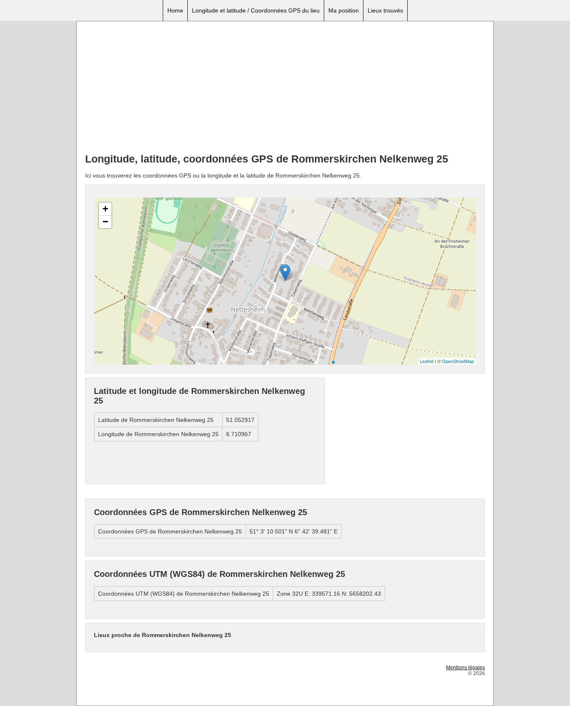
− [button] (105, 221)
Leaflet (427, 361)
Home (175, 10)
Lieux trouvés (385, 10)
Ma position (343, 10)
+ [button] (105, 208)
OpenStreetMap (458, 361)
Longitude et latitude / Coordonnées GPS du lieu (256, 10)
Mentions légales (465, 667)
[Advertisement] (285, 88)
